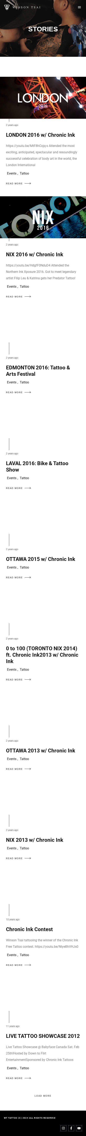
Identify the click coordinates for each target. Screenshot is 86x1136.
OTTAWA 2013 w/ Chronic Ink (40, 751)
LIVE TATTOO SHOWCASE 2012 (43, 1036)
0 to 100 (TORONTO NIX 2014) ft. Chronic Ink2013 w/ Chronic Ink (42, 654)
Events (11, 173)
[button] (79, 7)
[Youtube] (79, 1128)
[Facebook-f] (71, 1128)
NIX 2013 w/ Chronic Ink (34, 840)
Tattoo (24, 173)
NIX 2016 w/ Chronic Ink (34, 254)
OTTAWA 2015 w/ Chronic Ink (40, 559)
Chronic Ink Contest (29, 929)
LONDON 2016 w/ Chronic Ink (40, 135)
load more (43, 1096)
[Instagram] (63, 1128)
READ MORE (14, 183)
